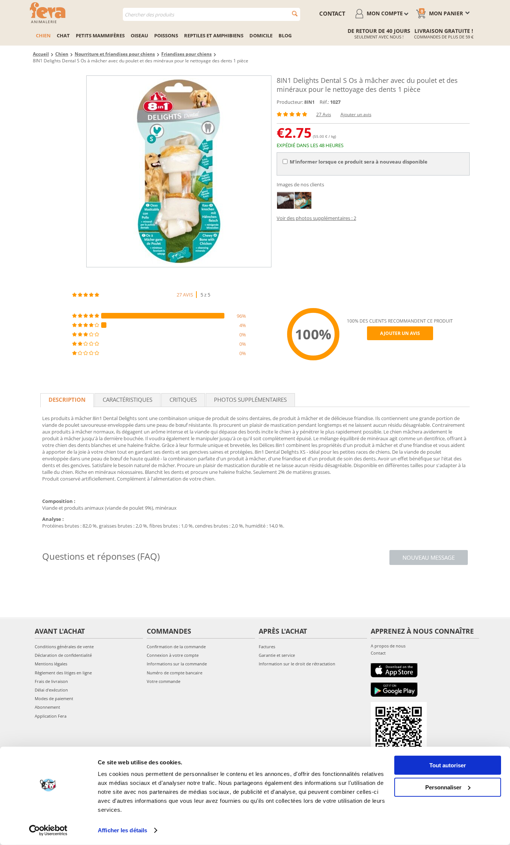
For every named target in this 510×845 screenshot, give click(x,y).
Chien (43, 35)
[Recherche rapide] (294, 13)
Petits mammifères (100, 35)
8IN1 (309, 102)
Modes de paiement (54, 698)
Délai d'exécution (51, 690)
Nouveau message (428, 557)
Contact (378, 653)
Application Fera (50, 716)
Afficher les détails (122, 830)
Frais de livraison (51, 681)
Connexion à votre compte (173, 655)
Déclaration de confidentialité (63, 655)
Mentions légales (51, 664)
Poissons (166, 35)
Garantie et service (277, 655)
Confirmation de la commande (176, 646)
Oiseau (139, 35)
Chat (63, 35)
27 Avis (323, 114)
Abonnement (47, 707)
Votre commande (163, 681)
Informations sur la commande (177, 664)
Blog (285, 35)
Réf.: (324, 102)
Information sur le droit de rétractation (297, 664)
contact (332, 13)
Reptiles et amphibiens (213, 35)
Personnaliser (443, 787)
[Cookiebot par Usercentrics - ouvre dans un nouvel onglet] (48, 830)
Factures (267, 646)
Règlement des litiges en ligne (63, 672)
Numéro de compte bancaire (174, 672)
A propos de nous (388, 646)
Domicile (261, 35)
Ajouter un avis (355, 114)
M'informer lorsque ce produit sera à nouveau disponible (358, 161)
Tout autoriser (447, 765)
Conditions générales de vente (64, 646)
